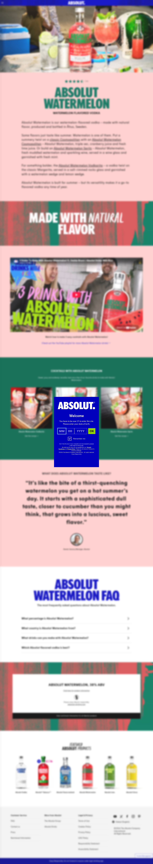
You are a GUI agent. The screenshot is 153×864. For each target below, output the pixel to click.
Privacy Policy (71, 449)
